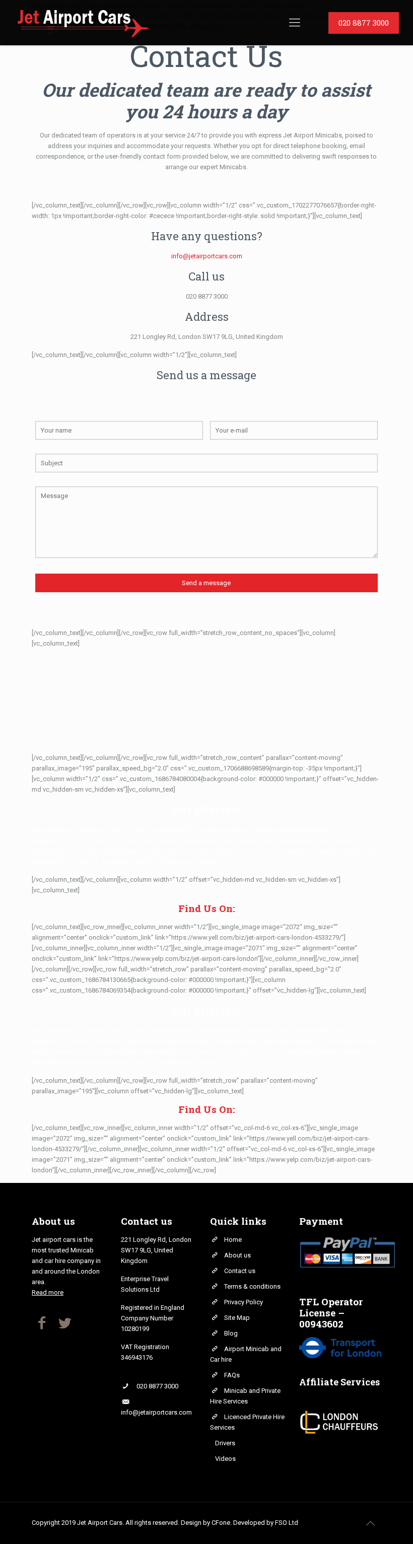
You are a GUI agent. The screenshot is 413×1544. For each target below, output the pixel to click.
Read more (47, 1292)
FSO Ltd (286, 1522)
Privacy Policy (243, 1302)
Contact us (239, 1271)
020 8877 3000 (207, 296)
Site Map (237, 1317)
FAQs (232, 1375)
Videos (225, 1458)
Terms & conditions (252, 1286)
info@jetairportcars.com (206, 256)
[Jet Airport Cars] (82, 22)
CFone (221, 1522)
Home (233, 1239)
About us (237, 1255)
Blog (231, 1333)
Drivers (225, 1443)
